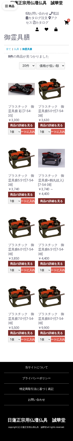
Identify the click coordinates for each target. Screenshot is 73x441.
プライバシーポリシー (36, 378)
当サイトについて (36, 367)
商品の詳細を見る (21, 125)
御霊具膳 (27, 49)
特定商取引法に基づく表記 (36, 388)
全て (8, 49)
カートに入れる (28, 131)
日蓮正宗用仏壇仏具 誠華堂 (36, 2)
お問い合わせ (36, 399)
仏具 (16, 49)
